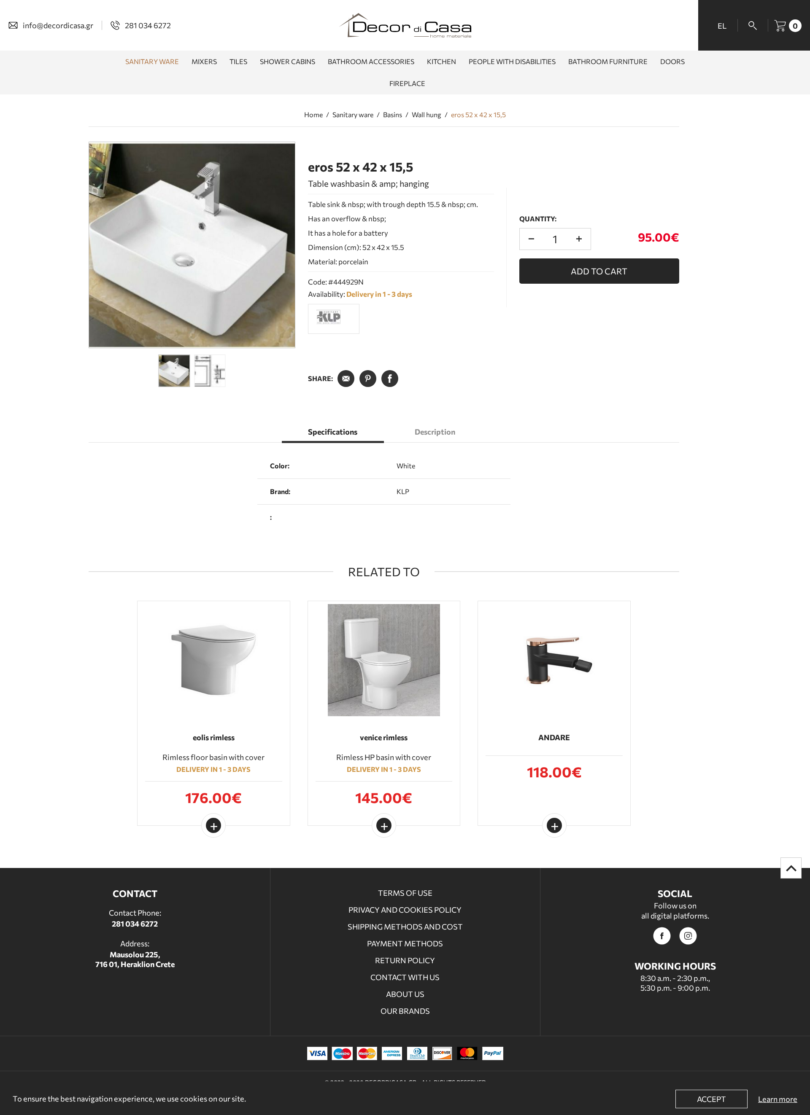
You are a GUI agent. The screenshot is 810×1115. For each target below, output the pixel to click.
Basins (392, 114)
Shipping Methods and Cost (405, 926)
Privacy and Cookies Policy (405, 909)
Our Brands (405, 1011)
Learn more (777, 1099)
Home (313, 114)
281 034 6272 (135, 923)
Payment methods (405, 943)
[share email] (346, 378)
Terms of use (405, 893)
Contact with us (405, 977)
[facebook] (662, 936)
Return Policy (405, 960)
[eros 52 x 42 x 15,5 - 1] (192, 245)
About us (405, 994)
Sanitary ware (352, 114)
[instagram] (688, 936)
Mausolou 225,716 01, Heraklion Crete (135, 959)
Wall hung (426, 114)
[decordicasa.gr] (405, 25)
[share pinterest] (368, 378)
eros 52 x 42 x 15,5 (478, 114)
